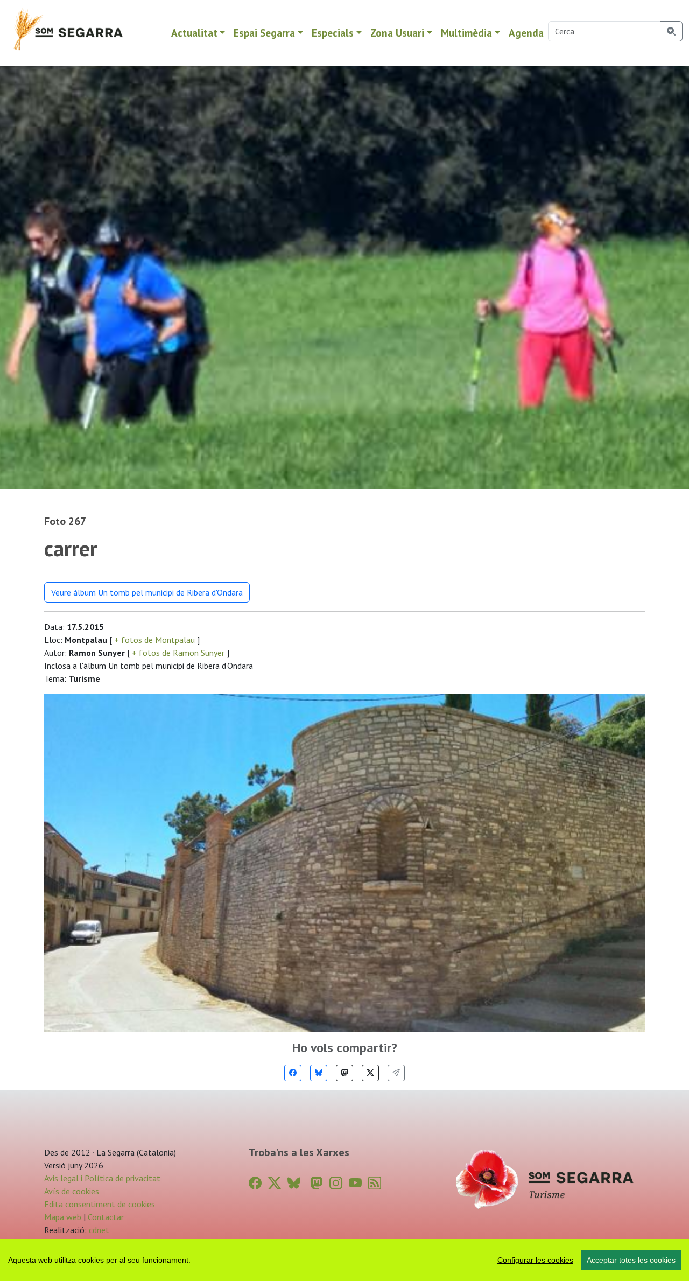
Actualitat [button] (194, 32)
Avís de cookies (71, 1191)
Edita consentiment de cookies (99, 1204)
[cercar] (671, 31)
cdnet (98, 1229)
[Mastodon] (344, 1073)
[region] (344, 1260)
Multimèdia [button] (466, 32)
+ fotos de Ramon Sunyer (178, 652)
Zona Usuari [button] (397, 32)
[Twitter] (370, 1073)
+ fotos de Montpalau (154, 639)
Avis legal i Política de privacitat (102, 1178)
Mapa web (62, 1217)
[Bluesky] (318, 1073)
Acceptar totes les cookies (631, 1260)
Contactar (106, 1217)
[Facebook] (292, 1073)
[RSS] (374, 1183)
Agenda (526, 32)
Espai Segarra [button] (264, 32)
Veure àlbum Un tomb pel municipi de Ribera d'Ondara (147, 592)
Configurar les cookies (535, 1260)
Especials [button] (333, 32)
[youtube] (355, 1183)
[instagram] (335, 1183)
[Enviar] (396, 1073)
